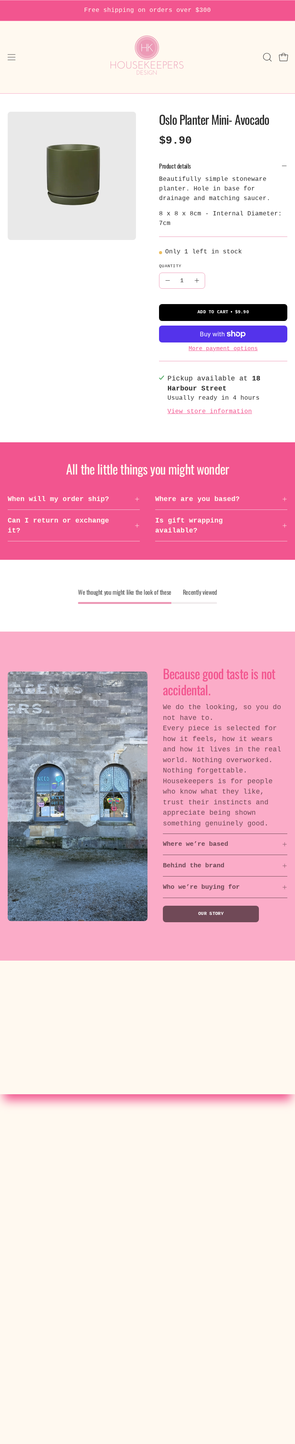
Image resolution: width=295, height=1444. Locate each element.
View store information (209, 411)
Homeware (172, 1189)
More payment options (223, 349)
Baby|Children (182, 1203)
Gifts (165, 1230)
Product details (175, 165)
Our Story (211, 913)
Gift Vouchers (182, 1245)
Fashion (170, 1175)
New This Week (182, 1161)
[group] (147, 10)
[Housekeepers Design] (147, 57)
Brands (168, 1217)
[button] (266, 57)
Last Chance (178, 1258)
